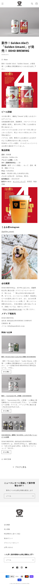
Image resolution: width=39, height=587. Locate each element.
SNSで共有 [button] (7, 459)
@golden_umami (8, 231)
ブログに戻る (20, 467)
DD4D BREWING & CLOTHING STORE (21, 583)
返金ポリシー (8, 538)
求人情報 (7, 529)
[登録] (32, 496)
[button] (2, 3)
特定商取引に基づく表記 (12, 534)
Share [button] (6, 59)
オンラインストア (19, 181)
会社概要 (7, 525)
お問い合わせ (8, 547)
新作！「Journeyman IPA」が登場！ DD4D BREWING (17, 396)
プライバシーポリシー (11, 543)
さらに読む (6, 371)
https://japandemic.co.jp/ (12, 309)
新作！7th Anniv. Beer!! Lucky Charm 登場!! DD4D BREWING (19, 357)
